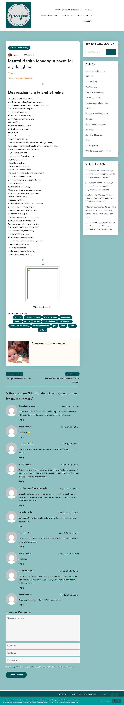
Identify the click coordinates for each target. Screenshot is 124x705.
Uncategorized (91, 145)
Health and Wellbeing (94, 92)
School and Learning (93, 135)
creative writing (50, 317)
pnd (54, 325)
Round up (89, 129)
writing (43, 330)
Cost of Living (91, 81)
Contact (87, 21)
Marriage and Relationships (96, 103)
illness (37, 321)
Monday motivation (41, 325)
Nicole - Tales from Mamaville (33, 488)
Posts (88, 10)
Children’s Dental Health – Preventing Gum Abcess (99, 214)
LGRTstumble (49, 321)
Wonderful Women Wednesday (98, 151)
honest (27, 321)
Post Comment (16, 674)
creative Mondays (33, 317)
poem (63, 325)
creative (18, 317)
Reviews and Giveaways (95, 124)
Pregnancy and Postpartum (96, 113)
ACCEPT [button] (117, 701)
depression (65, 317)
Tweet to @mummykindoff (20, 78)
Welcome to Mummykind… (68, 10)
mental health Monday (19, 325)
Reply (21, 419)
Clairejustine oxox (27, 406)
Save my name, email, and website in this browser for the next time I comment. (41, 667)
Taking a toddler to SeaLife (18, 378)
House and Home (92, 97)
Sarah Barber (25, 427)
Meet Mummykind (49, 15)
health (17, 321)
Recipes (88, 119)
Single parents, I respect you (97, 189)
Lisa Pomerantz (26, 571)
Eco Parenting (91, 87)
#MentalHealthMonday (19, 48)
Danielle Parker (26, 512)
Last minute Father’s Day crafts (98, 229)
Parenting (89, 108)
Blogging (89, 76)
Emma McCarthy (27, 444)
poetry (72, 325)
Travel (88, 140)
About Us (67, 15)
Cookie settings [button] (104, 701)
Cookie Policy (75, 694)
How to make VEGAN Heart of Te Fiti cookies (62, 380)
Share (11, 73)
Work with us (84, 15)
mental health (65, 321)
